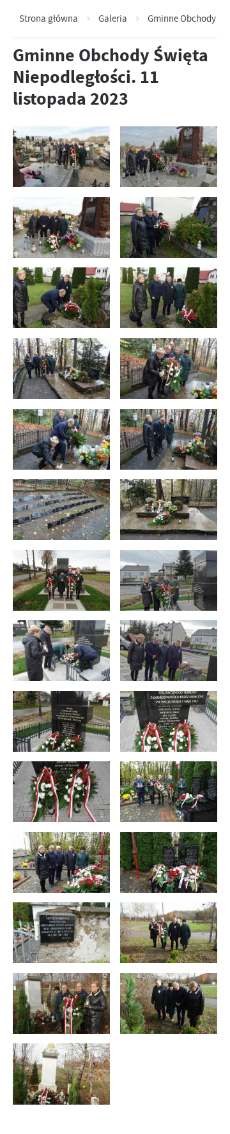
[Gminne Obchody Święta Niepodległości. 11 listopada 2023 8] (168, 791)
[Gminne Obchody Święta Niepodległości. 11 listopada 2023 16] (168, 509)
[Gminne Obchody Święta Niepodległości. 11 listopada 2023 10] (168, 721)
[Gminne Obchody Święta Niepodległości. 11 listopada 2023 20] (168, 368)
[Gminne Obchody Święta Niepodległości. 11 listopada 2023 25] (61, 227)
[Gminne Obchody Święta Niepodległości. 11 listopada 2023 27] (61, 156)
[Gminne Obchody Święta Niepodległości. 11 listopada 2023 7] (61, 862)
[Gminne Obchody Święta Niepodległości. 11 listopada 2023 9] (61, 791)
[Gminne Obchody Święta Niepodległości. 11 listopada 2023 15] (61, 580)
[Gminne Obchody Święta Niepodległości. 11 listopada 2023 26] (168, 156)
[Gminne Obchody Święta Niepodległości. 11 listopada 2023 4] (168, 932)
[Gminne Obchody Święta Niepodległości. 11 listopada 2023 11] (61, 721)
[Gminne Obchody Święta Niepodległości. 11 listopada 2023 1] (61, 1073)
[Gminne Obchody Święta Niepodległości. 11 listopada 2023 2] (168, 1003)
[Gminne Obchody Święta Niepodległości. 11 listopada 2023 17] (61, 509)
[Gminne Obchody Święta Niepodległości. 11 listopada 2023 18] (168, 439)
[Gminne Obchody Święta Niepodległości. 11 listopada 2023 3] (61, 1003)
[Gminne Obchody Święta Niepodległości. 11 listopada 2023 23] (61, 297)
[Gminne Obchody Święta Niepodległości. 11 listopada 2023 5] (61, 932)
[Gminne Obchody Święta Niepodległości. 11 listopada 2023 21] (61, 368)
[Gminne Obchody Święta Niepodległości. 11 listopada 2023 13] (61, 650)
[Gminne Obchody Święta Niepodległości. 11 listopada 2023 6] (168, 862)
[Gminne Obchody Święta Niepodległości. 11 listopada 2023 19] (61, 439)
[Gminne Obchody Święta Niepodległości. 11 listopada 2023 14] (168, 580)
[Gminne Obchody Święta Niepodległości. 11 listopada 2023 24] (168, 227)
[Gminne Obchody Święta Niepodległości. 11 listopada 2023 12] (168, 650)
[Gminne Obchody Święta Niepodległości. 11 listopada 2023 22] (168, 297)
